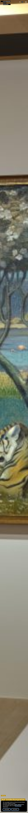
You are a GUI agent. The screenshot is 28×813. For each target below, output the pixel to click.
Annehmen (6, 809)
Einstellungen (18, 805)
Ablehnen (15, 809)
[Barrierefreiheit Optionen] (22, 2)
